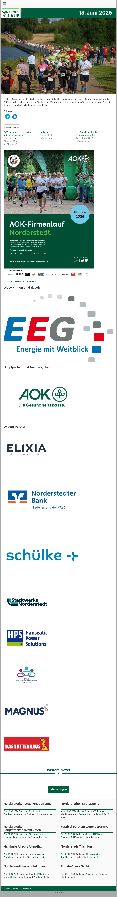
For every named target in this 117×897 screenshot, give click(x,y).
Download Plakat (12, 281)
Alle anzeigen (58, 807)
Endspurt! (44, 132)
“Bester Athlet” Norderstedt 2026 (93, 832)
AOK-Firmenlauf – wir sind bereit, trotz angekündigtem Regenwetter (20, 135)
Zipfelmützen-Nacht (95, 892)
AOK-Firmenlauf (28, 281)
